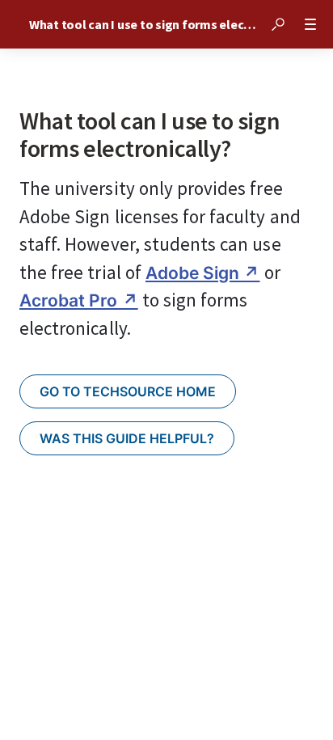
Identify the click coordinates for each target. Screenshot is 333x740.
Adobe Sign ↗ (202, 273)
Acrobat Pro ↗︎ (78, 300)
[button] (278, 24)
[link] (127, 391)
